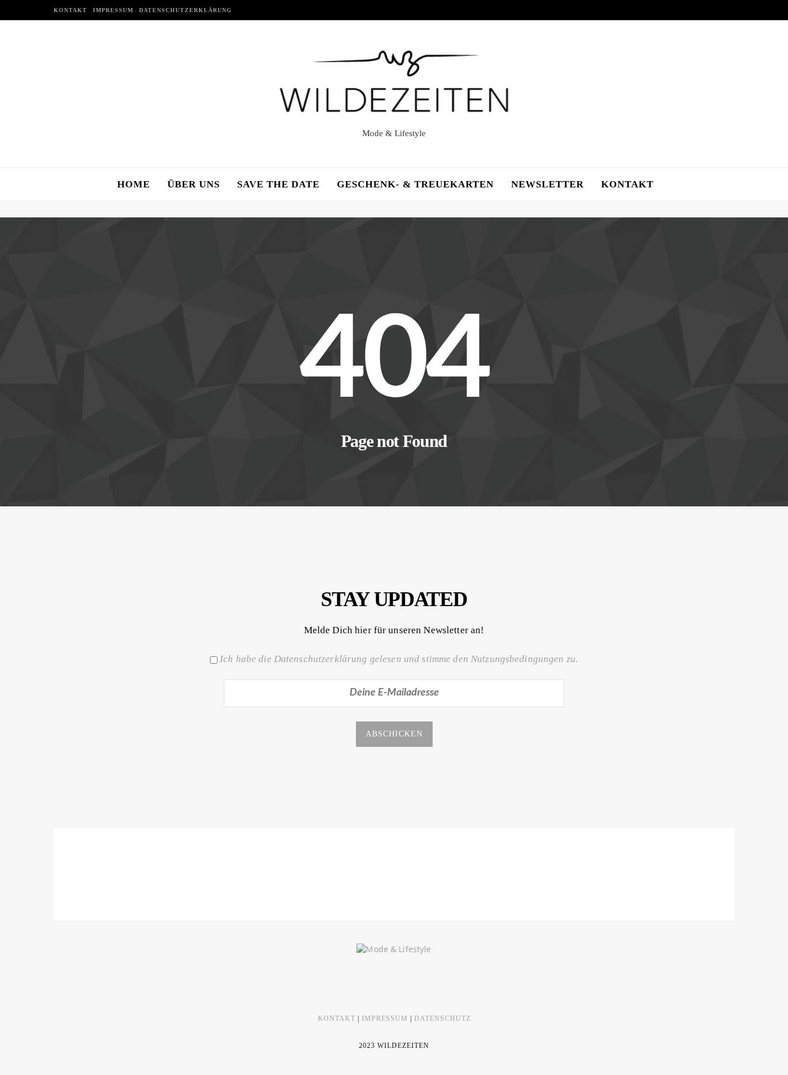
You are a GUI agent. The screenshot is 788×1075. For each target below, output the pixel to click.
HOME (133, 184)
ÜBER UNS (193, 184)
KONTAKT (70, 10)
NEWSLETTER (547, 184)
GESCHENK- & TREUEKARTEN (415, 184)
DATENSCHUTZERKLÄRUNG (185, 10)
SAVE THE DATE (278, 184)
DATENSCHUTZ (442, 1018)
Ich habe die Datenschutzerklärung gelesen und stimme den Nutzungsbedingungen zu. (399, 658)
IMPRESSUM (113, 10)
